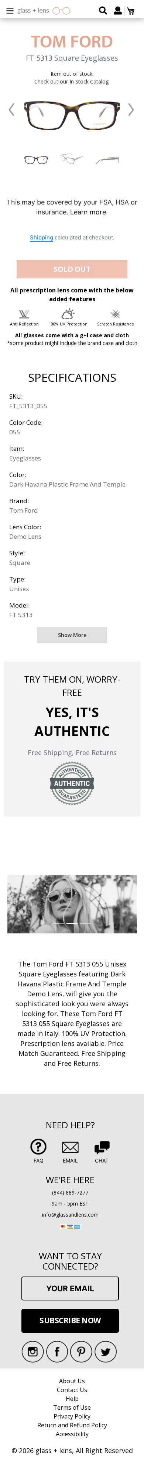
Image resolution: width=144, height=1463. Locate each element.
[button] (11, 109)
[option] (36, 158)
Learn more (88, 212)
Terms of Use (72, 1407)
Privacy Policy (72, 1416)
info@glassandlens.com (70, 1214)
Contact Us (72, 1390)
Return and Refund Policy (72, 1425)
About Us (72, 1381)
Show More (72, 634)
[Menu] (10, 9)
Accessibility (72, 1434)
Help (72, 1399)
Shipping (41, 237)
